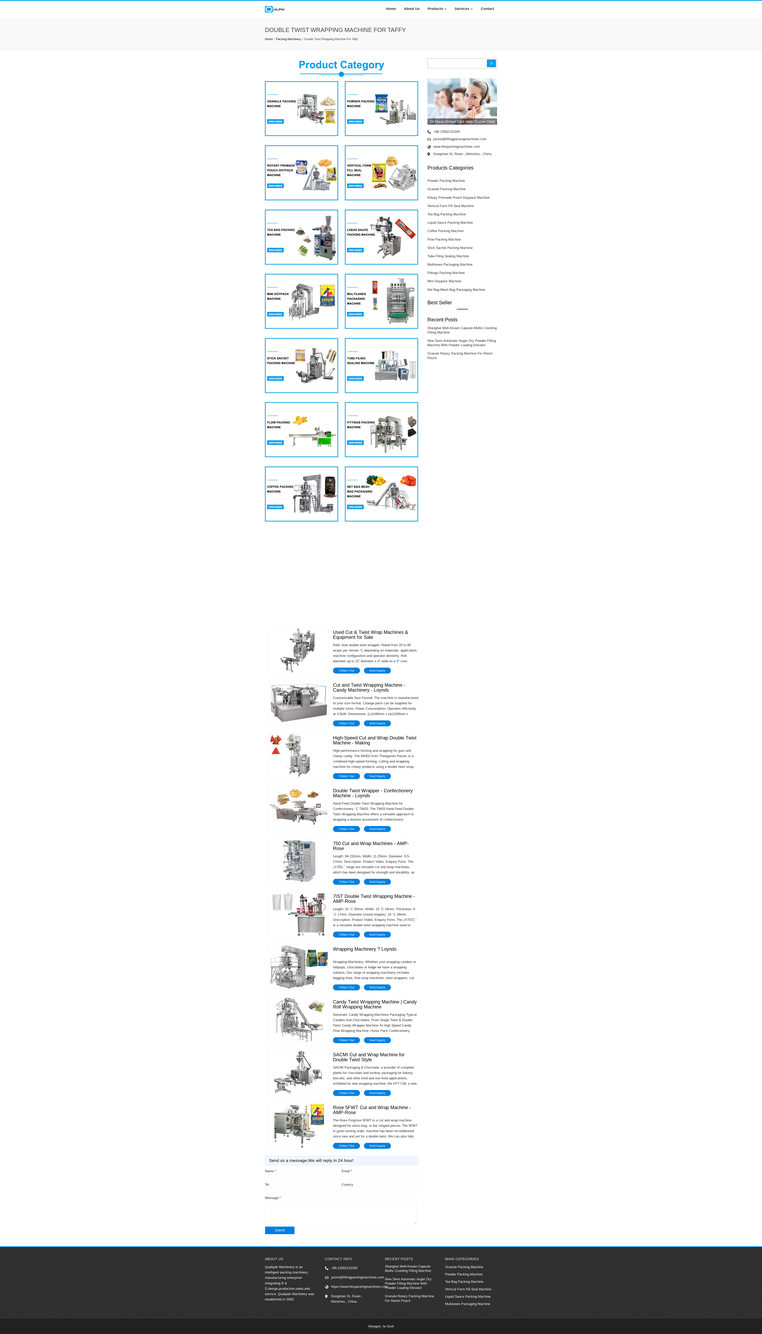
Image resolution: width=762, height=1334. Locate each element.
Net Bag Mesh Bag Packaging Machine (456, 290)
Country (347, 1185)
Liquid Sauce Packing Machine (450, 223)
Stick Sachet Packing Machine (450, 248)
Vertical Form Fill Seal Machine (450, 206)
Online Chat (346, 670)
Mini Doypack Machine (444, 281)
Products (435, 9)
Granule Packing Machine (446, 189)
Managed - (375, 1326)
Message (273, 1198)
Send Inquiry (377, 670)
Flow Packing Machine (444, 239)
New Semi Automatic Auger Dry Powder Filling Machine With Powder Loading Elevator (408, 1283)
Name (270, 1171)
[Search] (491, 63)
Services (462, 9)
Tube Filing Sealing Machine (448, 256)
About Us (412, 9)
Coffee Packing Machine (445, 231)
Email (347, 1171)
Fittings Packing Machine (446, 273)
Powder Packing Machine (446, 181)
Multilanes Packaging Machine (449, 264)
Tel (267, 1185)
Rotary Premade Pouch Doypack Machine (458, 198)
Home (391, 9)
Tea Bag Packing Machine (446, 214)
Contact (487, 9)
